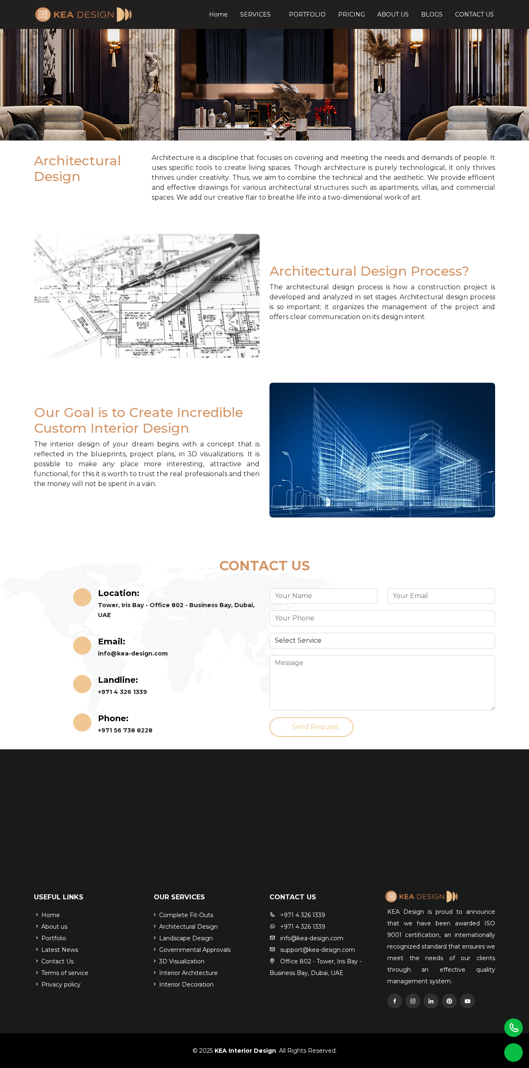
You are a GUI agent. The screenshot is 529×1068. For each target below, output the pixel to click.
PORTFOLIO (307, 14)
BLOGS (432, 14)
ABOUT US (393, 14)
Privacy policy (60, 984)
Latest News (59, 950)
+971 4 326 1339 (122, 692)
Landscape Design (185, 938)
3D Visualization (181, 961)
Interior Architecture (187, 973)
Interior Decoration (185, 984)
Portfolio (53, 938)
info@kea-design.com (133, 653)
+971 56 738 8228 (125, 730)
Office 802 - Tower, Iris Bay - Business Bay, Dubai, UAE (315, 967)
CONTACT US (474, 14)
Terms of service (64, 973)
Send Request (315, 727)
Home (218, 14)
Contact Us (57, 961)
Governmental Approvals (194, 950)
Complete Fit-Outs (185, 915)
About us (53, 926)
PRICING (351, 14)
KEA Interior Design (244, 1050)
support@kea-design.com (317, 950)
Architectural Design (187, 926)
